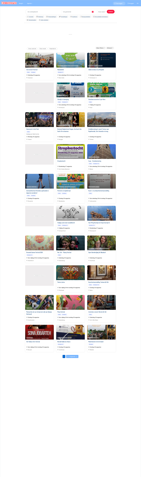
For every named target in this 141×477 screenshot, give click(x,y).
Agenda (29, 3)
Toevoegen (119, 3)
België (21, 3)
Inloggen (131, 3)
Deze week (101, 12)
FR (137, 3)
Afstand (109, 48)
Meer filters (99, 48)
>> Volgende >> (72, 356)
